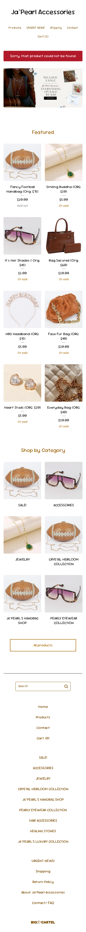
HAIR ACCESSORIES (43, 820)
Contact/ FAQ (43, 902)
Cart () (43, 36)
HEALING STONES (43, 831)
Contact (72, 27)
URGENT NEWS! (35, 27)
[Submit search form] (66, 686)
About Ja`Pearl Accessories (43, 892)
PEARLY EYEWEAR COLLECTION (43, 810)
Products (14, 27)
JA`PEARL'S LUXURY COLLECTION (43, 841)
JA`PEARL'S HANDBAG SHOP (43, 799)
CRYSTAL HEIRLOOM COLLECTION (43, 789)
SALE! (43, 757)
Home (43, 706)
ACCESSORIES (43, 768)
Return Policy (43, 881)
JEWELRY (43, 778)
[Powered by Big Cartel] (43, 922)
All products (43, 645)
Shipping (56, 27)
